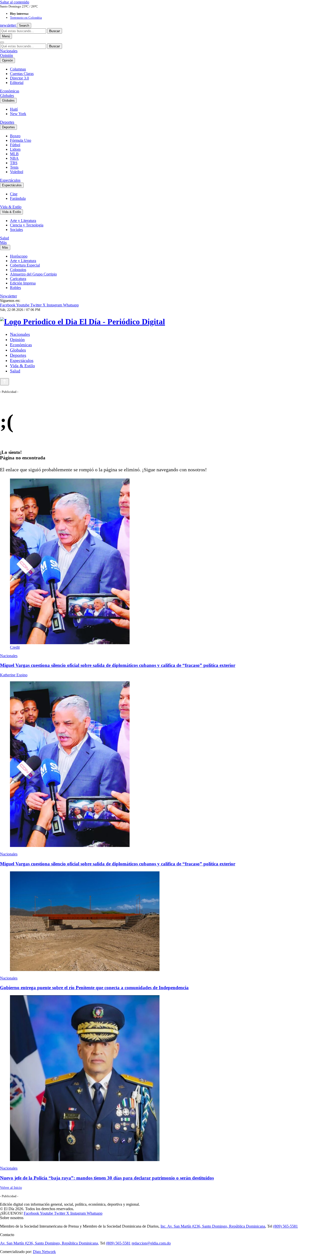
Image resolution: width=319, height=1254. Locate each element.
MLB (14, 154)
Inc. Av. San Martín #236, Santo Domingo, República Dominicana (212, 1226)
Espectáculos (10, 180)
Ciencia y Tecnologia (26, 225)
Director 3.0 (19, 78)
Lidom (15, 149)
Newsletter (8, 296)
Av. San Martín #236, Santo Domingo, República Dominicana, (49, 1243)
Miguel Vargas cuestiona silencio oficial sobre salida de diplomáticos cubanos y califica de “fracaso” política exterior (117, 665)
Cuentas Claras (22, 73)
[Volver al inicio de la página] (4, 381)
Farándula (18, 198)
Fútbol (15, 145)
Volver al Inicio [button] (11, 1187)
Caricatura (18, 279)
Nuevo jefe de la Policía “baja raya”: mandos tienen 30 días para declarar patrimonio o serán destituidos (107, 1178)
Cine (13, 194)
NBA (14, 158)
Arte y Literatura (23, 220)
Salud (4, 238)
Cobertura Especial (25, 265)
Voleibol (16, 172)
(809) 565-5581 (285, 1226)
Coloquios (18, 270)
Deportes (7, 122)
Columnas (18, 69)
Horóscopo (18, 256)
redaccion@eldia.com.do (151, 1243)
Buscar (54, 31)
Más (3, 242)
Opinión (6, 55)
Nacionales (8, 51)
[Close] (2, 42)
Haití (14, 109)
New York (18, 114)
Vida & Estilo (10, 207)
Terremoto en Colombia (26, 17)
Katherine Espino (13, 675)
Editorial (16, 82)
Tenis (14, 167)
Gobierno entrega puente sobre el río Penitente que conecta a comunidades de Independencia (94, 987)
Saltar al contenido (14, 2)
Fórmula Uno (20, 140)
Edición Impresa (23, 283)
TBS (13, 163)
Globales (7, 95)
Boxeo (15, 136)
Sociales (16, 229)
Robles (15, 287)
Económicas (9, 91)
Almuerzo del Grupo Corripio (33, 274)
